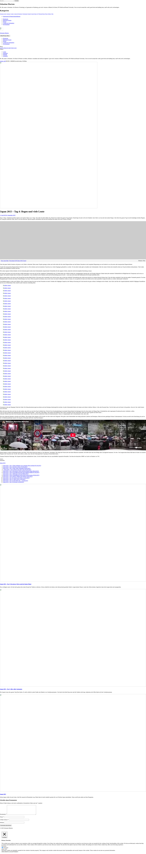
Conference (8, 13)
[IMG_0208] (7, 329)
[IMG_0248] (7, 342)
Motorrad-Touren (42, 13)
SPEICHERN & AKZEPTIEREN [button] (10, 851)
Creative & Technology (18, 13)
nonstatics (5, 56)
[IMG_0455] (7, 394)
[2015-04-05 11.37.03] (7, 293)
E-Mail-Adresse (4, 819)
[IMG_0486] (7, 399)
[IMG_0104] (7, 321)
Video (52, 13)
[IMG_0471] (7, 396)
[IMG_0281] (7, 347)
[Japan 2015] (73, 791)
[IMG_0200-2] (7, 324)
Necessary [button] (4, 846)
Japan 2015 (2, 463)
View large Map (5, 260)
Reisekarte (5, 19)
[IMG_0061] (7, 303)
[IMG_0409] (7, 381)
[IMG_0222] (7, 337)
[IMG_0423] (7, 384)
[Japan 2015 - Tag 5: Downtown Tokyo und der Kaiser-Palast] (73, 581)
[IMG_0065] (7, 306)
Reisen (46, 13)
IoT (37, 13)
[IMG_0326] (7, 355)
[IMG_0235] (7, 339)
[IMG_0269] (7, 345)
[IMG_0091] (7, 316)
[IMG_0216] (7, 334)
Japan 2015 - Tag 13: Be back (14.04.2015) (13, 482)
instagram (5, 53)
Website (2, 822)
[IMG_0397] (7, 373)
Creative (12, 13)
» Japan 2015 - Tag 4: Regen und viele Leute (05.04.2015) (17, 469)
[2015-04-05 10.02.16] (7, 285)
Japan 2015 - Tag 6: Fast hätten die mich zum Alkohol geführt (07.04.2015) (21, 472)
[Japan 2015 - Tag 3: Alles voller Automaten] (73, 686)
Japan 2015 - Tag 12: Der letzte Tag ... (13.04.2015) (15, 480)
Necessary (5, 847)
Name (2, 817)
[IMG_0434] (7, 389)
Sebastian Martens (4, 33)
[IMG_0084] (7, 314)
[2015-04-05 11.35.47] (7, 290)
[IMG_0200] (7, 327)
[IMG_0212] (7, 332)
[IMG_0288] (7, 350)
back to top (14, 48)
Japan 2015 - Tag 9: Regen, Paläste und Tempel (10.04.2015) (17, 476)
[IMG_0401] (7, 376)
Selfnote (49, 13)
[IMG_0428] (7, 386)
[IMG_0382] (7, 365)
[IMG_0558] (7, 404)
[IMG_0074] (7, 308)
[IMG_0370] (7, 360)
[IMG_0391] (7, 368)
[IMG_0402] (7, 378)
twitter (4, 52)
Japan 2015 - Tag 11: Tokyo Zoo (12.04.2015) (14, 479)
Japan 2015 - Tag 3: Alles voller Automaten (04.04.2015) (16, 468)
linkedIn (5, 54)
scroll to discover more (5, 48)
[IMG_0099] (7, 319)
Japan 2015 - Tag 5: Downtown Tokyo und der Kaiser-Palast (15, 584)
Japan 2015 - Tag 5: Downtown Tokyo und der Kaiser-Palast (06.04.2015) (21, 471)
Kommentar (3, 814)
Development (25, 13)
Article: (3, 61)
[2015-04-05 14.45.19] (7, 295)
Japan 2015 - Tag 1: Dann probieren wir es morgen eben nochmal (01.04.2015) (22, 465)
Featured (29, 13)
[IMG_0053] (7, 301)
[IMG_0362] (7, 358)
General (32, 13)
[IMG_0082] (7, 311)
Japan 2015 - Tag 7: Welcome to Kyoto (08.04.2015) (15, 473)
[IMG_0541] (7, 402)
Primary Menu (5, 35)
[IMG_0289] (7, 352)
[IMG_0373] (7, 363)
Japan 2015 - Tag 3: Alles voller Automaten (11, 689)
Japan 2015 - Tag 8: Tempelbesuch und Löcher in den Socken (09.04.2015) (21, 475)
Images (35, 13)
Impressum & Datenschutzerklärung (11, 16)
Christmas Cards (3, 13)
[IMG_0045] (7, 298)
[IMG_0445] (7, 391)
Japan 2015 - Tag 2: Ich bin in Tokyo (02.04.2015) (15, 467)
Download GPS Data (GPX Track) (17, 260)
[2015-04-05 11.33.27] (7, 288)
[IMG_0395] (7, 371)
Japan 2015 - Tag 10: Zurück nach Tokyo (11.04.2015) (16, 478)
